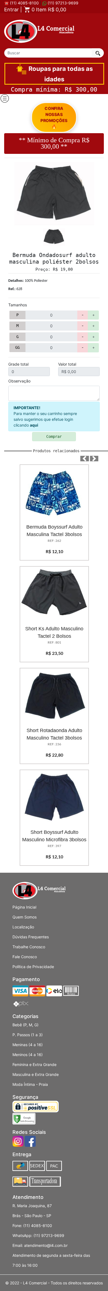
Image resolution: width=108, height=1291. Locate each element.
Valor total (67, 364)
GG (17, 347)
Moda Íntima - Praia (30, 1084)
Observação (19, 381)
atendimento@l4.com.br (46, 1245)
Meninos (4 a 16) (27, 1054)
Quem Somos (24, 917)
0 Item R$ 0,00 (48, 9)
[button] (84, 458)
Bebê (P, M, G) (25, 1024)
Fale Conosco (24, 956)
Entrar (11, 9)
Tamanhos (17, 304)
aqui (34, 425)
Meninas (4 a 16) (27, 1044)
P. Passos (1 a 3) (27, 1034)
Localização (23, 927)
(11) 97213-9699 (62, 3)
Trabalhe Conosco (28, 946)
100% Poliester (28, 281)
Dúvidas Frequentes (30, 936)
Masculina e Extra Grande (35, 1074)
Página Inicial (24, 907)
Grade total (18, 364)
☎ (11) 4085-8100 (21, 3)
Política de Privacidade (33, 966)
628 (15, 289)
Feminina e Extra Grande (34, 1064)
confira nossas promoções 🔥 (54, 117)
